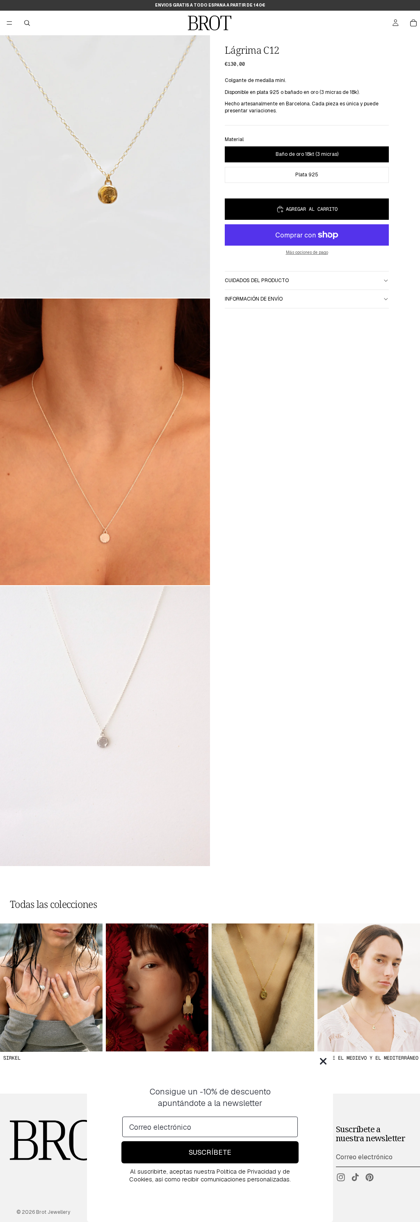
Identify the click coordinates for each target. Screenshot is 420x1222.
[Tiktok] (355, 1177)
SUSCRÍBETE (210, 1152)
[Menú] (9, 23)
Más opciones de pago (307, 252)
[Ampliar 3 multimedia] (105, 726)
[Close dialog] (323, 1061)
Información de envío (254, 299)
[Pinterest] (369, 1177)
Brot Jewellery (53, 1212)
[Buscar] (27, 23)
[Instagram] (341, 1177)
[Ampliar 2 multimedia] (105, 442)
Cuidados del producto (257, 280)
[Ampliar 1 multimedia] (105, 166)
